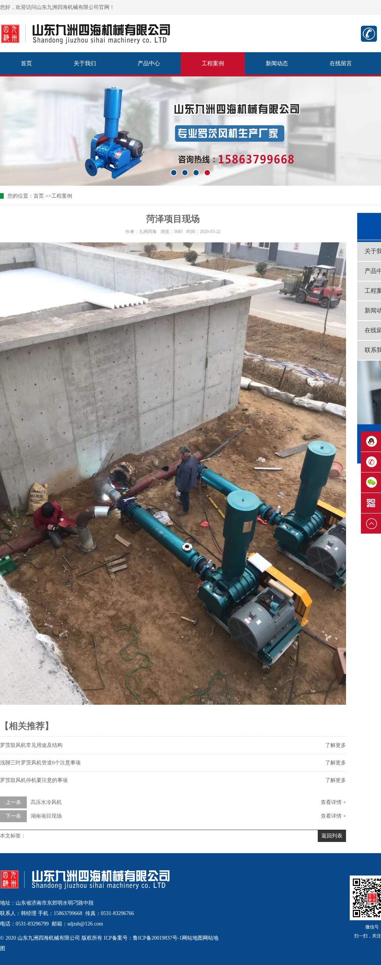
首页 (26, 63)
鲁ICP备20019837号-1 (157, 938)
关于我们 (85, 63)
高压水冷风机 (46, 802)
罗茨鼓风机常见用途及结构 (31, 745)
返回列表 (331, 836)
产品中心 (149, 63)
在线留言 (341, 63)
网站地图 (192, 938)
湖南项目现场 (46, 816)
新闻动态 (277, 63)
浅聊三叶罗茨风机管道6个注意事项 (40, 763)
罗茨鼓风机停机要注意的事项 (34, 780)
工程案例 (213, 63)
